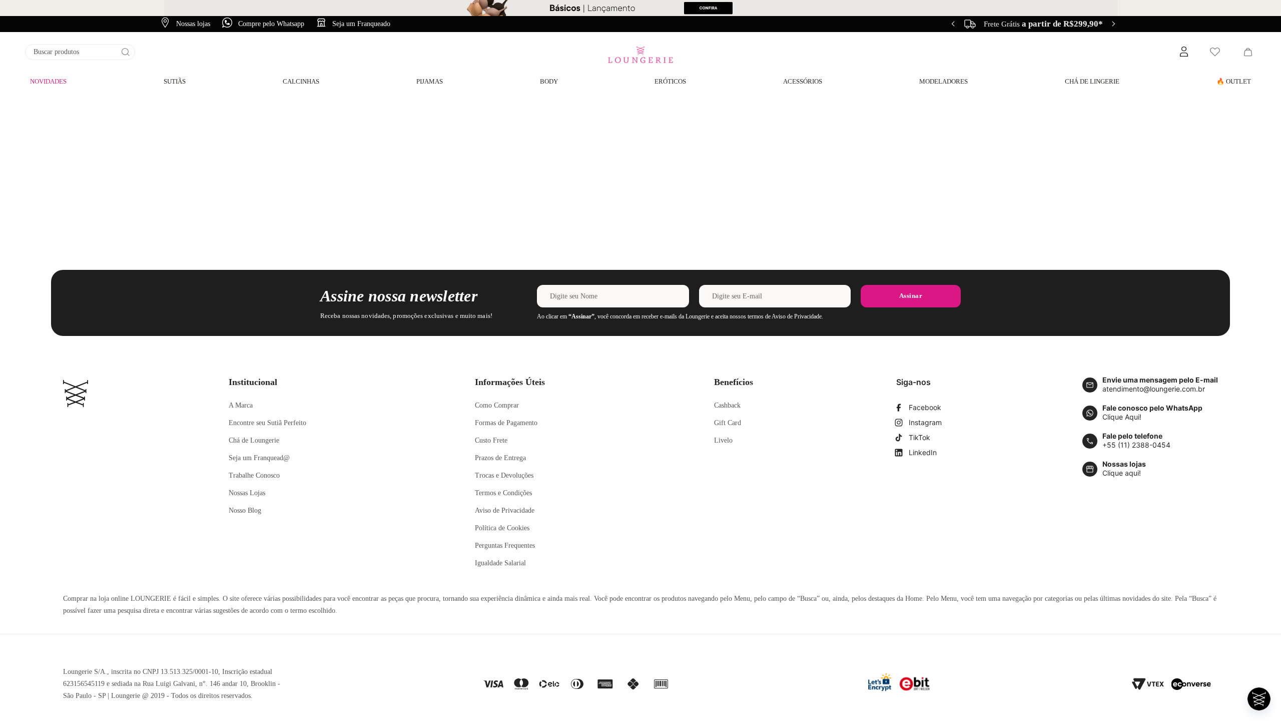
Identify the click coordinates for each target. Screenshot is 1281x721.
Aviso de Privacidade (504, 510)
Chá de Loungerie (254, 440)
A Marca (241, 405)
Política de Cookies (502, 528)
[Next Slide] (1113, 24)
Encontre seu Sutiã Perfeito (267, 423)
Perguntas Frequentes (505, 545)
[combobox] (80, 52)
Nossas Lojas (247, 493)
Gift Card (727, 423)
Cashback (727, 405)
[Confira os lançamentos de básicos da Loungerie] (640, 8)
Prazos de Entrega (500, 458)
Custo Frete (491, 440)
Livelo (723, 440)
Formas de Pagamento (506, 423)
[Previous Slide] (953, 24)
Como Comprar (497, 405)
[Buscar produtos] (126, 52)
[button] (1183, 52)
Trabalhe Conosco (254, 475)
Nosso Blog (245, 510)
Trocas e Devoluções (504, 475)
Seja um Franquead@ (259, 458)
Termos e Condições (503, 493)
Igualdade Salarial (500, 563)
